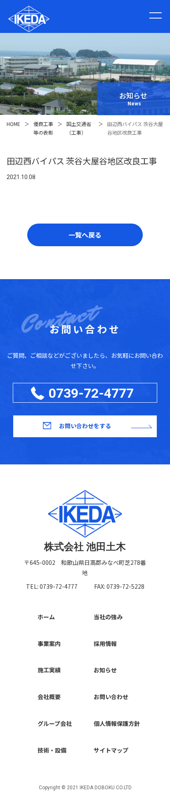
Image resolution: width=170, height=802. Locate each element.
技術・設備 (52, 750)
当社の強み (108, 617)
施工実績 (49, 670)
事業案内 (49, 643)
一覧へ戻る (85, 235)
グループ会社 (55, 723)
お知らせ (105, 670)
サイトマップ (111, 750)
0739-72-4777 (91, 393)
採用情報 (105, 643)
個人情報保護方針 (117, 723)
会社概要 (49, 696)
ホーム (46, 617)
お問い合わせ (111, 696)
